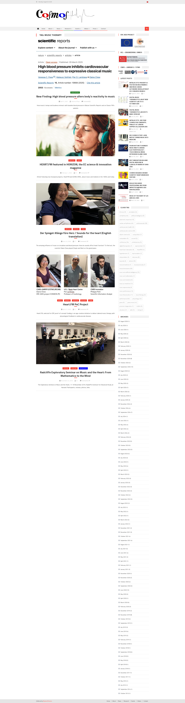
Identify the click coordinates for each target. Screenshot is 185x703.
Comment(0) (86, 101)
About (50, 29)
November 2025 (125, 359)
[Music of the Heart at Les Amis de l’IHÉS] (123, 198)
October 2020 (125, 582)
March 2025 (124, 392)
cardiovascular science (127, 231)
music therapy (141, 295)
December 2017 (125, 673)
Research (68, 29)
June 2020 (124, 590)
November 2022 (125, 491)
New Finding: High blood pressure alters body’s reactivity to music (75, 96)
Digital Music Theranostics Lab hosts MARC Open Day (138, 112)
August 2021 (124, 545)
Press (94, 29)
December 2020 (125, 573)
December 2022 (125, 487)
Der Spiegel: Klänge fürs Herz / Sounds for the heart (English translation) (75, 234)
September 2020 (125, 586)
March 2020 (124, 602)
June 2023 (124, 462)
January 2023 (124, 483)
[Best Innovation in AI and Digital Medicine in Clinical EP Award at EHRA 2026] (123, 162)
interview (136, 257)
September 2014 (125, 689)
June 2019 (124, 631)
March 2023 (124, 474)
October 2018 (125, 648)
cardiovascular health (126, 227)
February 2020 (125, 607)
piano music (132, 302)
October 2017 (125, 677)
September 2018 (125, 652)
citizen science (124, 235)
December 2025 (125, 354)
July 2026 (123, 325)
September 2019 (125, 623)
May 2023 (123, 466)
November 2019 (125, 615)
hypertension (124, 253)
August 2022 (124, 503)
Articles (71, 160)
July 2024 (123, 416)
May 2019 (123, 635)
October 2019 (125, 619)
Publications (75, 92)
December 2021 (125, 528)
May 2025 (123, 383)
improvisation (137, 253)
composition (137, 235)
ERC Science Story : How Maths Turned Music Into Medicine (138, 137)
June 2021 (124, 553)
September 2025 (125, 367)
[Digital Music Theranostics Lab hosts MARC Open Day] (123, 112)
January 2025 (124, 400)
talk (132, 310)
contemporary (137, 242)
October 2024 (125, 408)
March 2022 (124, 520)
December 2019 (125, 611)
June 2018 (124, 656)
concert (134, 238)
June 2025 (124, 379)
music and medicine (126, 280)
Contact (103, 29)
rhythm (139, 306)
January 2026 (124, 350)
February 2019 (125, 640)
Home (43, 29)
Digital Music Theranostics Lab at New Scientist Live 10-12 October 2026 (138, 100)
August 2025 (124, 371)
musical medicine (125, 265)
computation (123, 238)
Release (83, 300)
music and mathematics (127, 276)
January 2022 (124, 524)
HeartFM (141, 250)
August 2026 (124, 321)
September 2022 (125, 499)
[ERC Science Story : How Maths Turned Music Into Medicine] (123, 137)
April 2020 (124, 598)
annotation (133, 212)
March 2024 (124, 433)
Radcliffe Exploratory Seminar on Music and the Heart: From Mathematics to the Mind (75, 374)
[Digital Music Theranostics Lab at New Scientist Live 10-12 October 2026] (123, 99)
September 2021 (125, 540)
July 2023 (123, 458)
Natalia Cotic (132, 131)
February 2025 (125, 396)
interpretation (124, 257)
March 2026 (124, 342)
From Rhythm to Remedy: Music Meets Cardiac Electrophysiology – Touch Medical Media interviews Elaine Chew (138, 150)
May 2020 (123, 594)
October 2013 (125, 693)
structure (123, 310)
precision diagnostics (126, 306)
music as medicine (126, 284)
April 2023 (124, 470)
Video (79, 160)
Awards (67, 300)
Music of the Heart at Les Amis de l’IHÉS (138, 197)
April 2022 (124, 516)
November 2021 (125, 532)
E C (76, 173)
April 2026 (124, 338)
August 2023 (124, 454)
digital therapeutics (125, 246)
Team (83, 229)
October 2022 (125, 495)
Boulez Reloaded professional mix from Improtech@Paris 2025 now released (137, 186)
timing (140, 310)
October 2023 (125, 445)
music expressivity (125, 287)
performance (124, 299)
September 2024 (125, 412)
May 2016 (123, 681)
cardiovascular (141, 223)
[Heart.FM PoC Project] (75, 275)
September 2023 (125, 449)
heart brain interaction (126, 250)
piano (122, 302)
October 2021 (125, 536)
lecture (132, 261)
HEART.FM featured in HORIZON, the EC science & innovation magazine (75, 166)
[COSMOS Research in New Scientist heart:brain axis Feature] (123, 175)
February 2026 (125, 346)
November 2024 (125, 404)
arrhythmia (123, 216)
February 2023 (125, 478)
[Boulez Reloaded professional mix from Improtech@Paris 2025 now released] (123, 185)
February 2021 (125, 565)
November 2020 (125, 578)
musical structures (125, 268)
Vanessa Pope (75, 101)
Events (77, 29)
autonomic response (126, 220)
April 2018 (124, 664)
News (58, 29)
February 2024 (125, 437)
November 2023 (125, 441)
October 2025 (125, 363)
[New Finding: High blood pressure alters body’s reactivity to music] (75, 63)
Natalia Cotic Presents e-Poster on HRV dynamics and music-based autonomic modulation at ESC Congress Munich (139, 87)
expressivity (140, 246)
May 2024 (123, 425)
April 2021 (124, 561)
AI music (122, 212)
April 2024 (124, 429)
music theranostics (126, 295)
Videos (86, 29)
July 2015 (123, 685)
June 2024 (124, 421)
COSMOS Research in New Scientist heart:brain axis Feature (139, 175)
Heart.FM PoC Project (75, 304)
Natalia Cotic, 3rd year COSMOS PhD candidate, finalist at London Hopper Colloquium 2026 (138, 123)
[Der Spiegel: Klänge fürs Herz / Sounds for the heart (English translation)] (75, 204)
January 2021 (124, 569)
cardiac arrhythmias (126, 223)
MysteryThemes (47, 701)
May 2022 (123, 511)
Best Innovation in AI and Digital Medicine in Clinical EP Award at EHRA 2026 (138, 163)
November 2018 (125, 644)
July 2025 (123, 375)
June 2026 (124, 330)
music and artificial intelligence (129, 272)
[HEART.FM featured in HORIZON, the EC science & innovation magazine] (75, 135)
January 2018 (124, 669)
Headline (75, 300)
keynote (122, 261)
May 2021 (123, 557)
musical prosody (139, 265)
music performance (126, 291)
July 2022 (123, 507)
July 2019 (123, 627)
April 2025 (124, 387)
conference (124, 242)
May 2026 (123, 334)
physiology (136, 299)
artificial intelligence (137, 216)
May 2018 (123, 660)
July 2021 (123, 549)
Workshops (83, 368)
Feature (76, 229)
